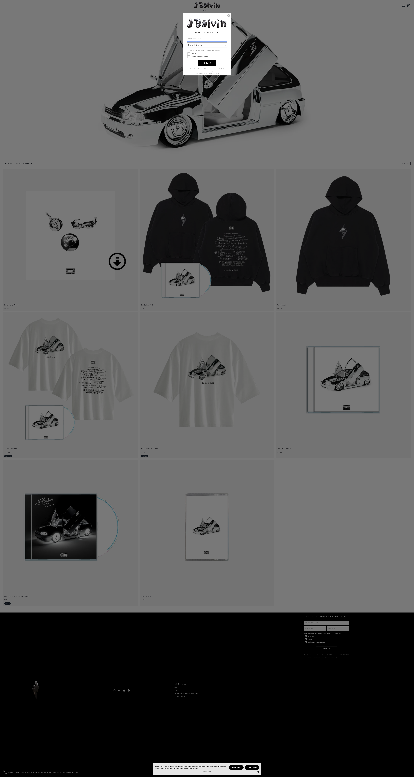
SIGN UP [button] (207, 63)
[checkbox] (207, 53)
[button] (228, 15)
